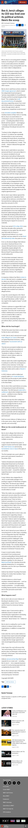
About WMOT (6, 796)
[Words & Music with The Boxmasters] (6, 754)
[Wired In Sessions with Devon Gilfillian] (6, 723)
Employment (6, 799)
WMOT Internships (7, 802)
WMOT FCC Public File (8, 808)
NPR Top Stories (10, 682)
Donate (23, 2)
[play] (2, 826)
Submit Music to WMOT (8, 805)
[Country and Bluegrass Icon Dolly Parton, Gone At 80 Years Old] (6, 713)
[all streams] (26, 826)
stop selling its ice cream (8, 337)
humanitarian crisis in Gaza (9, 449)
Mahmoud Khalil (6, 562)
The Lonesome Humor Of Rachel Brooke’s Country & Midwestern (19, 731)
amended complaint (10, 112)
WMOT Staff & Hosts (8, 792)
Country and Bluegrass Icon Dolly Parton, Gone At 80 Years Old (19, 712)
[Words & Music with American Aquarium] (6, 763)
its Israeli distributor (18, 376)
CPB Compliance (7, 812)
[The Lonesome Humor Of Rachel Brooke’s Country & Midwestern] (6, 732)
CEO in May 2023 (18, 226)
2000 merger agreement (8, 91)
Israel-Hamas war (9, 446)
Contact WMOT (6, 789)
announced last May (12, 659)
